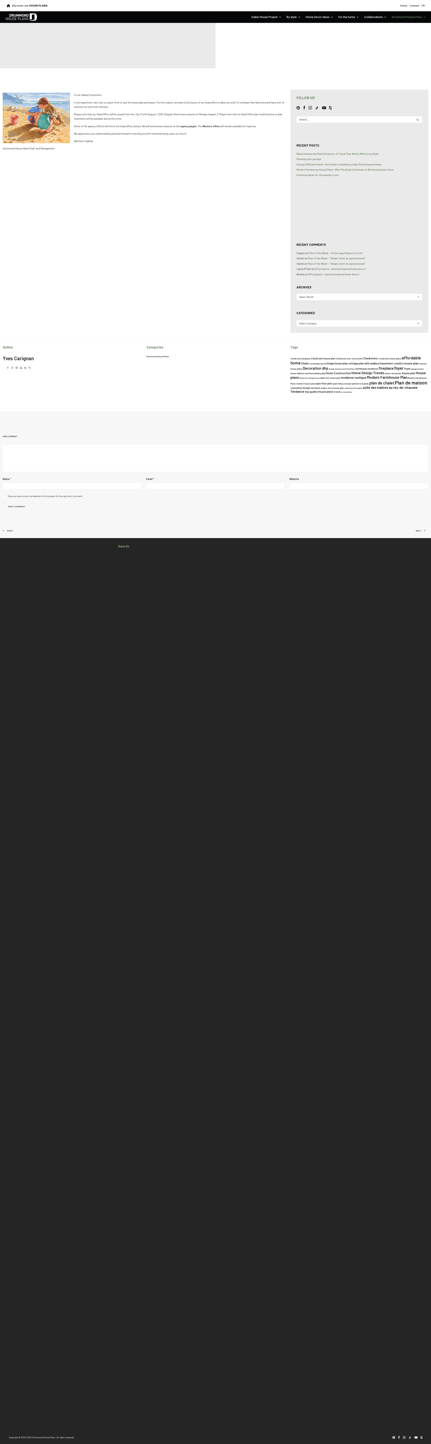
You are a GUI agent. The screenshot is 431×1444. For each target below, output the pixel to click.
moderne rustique (353, 377)
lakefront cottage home (310, 378)
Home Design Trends (367, 373)
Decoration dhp (315, 368)
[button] (298, 108)
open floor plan (324, 383)
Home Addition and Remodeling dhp (307, 373)
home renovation (393, 373)
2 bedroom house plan (323, 358)
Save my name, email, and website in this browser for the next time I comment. (45, 496)
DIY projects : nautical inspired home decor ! (340, 268)
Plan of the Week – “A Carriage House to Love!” (336, 253)
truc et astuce (346, 392)
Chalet (305, 363)
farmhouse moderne (366, 368)
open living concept (342, 383)
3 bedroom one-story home (349, 358)
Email (150, 478)
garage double (417, 369)
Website (294, 478)
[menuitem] (404, 5)
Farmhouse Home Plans (345, 369)
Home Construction (338, 373)
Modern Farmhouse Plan (387, 377)
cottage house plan (336, 363)
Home (403, 5)
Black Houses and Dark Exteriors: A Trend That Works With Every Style (337, 153)
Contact (414, 5)
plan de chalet (381, 382)
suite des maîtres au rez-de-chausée (390, 387)
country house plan (406, 363)
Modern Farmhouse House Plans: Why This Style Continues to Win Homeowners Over (345, 169)
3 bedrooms (370, 358)
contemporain (316, 363)
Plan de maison (411, 382)
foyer (399, 368)
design (332, 369)
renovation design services (305, 387)
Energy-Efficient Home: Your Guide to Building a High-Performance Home (338, 164)
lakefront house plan (330, 378)
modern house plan (305, 383)
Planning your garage (308, 159)
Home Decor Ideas (317, 17)
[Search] (359, 119)
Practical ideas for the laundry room (317, 175)
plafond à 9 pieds (360, 383)
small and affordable (353, 388)
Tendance (297, 391)
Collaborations (373, 17)
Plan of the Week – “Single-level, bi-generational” (336, 258)
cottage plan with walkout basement (370, 363)
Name (7, 478)
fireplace (386, 368)
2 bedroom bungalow (300, 358)
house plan (408, 373)
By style (292, 17)
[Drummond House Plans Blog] (21, 17)
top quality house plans (319, 391)
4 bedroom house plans (389, 358)
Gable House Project (264, 17)
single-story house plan (332, 388)
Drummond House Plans (407, 17)
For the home (346, 17)
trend (337, 391)
